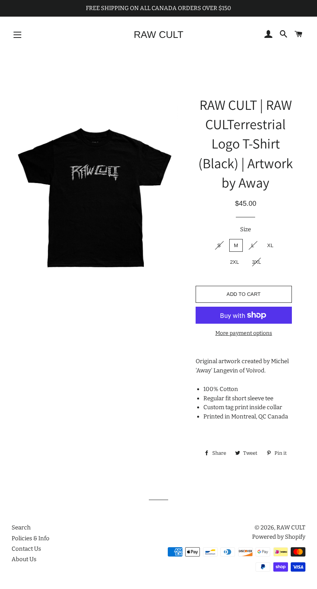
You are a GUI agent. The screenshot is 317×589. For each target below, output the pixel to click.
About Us (24, 559)
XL (270, 245)
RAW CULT (158, 34)
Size (245, 229)
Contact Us (26, 548)
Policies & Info (30, 538)
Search (21, 527)
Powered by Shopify (278, 536)
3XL (256, 262)
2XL (234, 262)
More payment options (243, 333)
